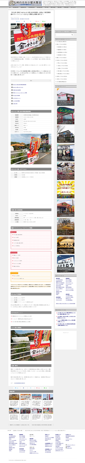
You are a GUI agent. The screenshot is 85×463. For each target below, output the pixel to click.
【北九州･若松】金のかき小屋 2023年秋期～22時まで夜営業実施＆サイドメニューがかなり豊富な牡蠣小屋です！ (65, 251)
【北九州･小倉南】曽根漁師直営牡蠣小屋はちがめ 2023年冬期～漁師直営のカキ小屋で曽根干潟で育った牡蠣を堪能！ (65, 158)
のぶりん (57, 290)
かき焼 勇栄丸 (57, 441)
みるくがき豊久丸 (59, 288)
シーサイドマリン (69, 438)
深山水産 (67, 440)
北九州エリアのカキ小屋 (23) (61, 60)
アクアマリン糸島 (33, 451)
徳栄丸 (10, 438)
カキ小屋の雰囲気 (16, 100)
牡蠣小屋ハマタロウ (48, 444)
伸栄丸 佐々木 (68, 298)
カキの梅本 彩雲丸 (69, 295)
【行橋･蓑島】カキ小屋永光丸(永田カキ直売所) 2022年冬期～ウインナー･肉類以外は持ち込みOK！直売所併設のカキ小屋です (66, 214)
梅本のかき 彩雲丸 (33, 440)
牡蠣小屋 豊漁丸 (69, 287)
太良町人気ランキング (59, 450)
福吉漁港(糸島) (39, 7)
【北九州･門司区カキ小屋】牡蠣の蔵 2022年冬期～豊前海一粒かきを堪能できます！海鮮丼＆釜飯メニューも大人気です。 (66, 177)
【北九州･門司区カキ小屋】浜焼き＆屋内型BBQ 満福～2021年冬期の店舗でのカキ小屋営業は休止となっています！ (48, 417)
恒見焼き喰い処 (48, 438)
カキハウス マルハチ (69, 288)
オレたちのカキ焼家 (59, 449)
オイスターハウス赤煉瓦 (49, 437)
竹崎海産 (57, 440)
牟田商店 (67, 437)
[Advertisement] (65, 19)
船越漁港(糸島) (23, 7)
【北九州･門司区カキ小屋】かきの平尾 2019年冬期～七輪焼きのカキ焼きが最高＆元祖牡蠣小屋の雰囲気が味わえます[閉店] (14, 417)
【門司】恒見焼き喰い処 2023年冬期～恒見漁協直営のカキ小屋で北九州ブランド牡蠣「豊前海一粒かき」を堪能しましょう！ (65, 140)
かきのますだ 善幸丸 (69, 297)
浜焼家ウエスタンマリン (34, 453)
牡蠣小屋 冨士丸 (59, 281)
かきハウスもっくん (69, 282)
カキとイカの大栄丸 (59, 284)
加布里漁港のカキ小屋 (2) (62, 52)
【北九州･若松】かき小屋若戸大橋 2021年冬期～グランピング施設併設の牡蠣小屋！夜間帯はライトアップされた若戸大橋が (36, 403)
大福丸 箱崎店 (57, 438)
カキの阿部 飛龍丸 (69, 300)
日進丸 (57, 294)
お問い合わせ (73, 7)
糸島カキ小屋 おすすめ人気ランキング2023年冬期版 (65, 303)
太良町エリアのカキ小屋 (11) (61, 76)
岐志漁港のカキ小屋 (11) (62, 46)
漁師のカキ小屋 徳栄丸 (60, 282)
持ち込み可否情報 (16, 95)
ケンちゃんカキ (68, 284)
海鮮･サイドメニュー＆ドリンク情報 (20, 92)
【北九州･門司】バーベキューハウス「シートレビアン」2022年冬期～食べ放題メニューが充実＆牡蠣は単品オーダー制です (65, 121)
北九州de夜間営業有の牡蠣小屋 (19, 383)
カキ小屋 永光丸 (48, 452)
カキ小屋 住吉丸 (59, 298)
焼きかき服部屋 (68, 279)
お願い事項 (15, 103)
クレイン (31, 450)
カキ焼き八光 (57, 437)
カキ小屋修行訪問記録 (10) (61, 81)
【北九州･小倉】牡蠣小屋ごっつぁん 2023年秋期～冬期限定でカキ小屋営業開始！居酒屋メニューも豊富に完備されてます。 (25, 403)
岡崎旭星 (10, 449)
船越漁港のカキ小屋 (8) (62, 49)
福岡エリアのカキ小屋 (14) (61, 57)
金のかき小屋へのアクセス (18, 87)
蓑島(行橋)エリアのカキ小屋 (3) (63, 73)
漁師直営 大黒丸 (59, 291)
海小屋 (46, 440)
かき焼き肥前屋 (58, 444)
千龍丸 (67, 285)
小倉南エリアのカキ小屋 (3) (63, 68)
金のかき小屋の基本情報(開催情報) (19, 84)
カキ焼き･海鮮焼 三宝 (59, 443)
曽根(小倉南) (53, 7)
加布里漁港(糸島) (31, 7)
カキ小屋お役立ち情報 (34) (61, 41)
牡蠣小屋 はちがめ (48, 446)
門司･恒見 (46, 7)
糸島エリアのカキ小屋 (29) (61, 44)
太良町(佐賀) (66, 7)
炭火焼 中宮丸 (58, 285)
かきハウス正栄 (68, 281)
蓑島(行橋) (59, 7)
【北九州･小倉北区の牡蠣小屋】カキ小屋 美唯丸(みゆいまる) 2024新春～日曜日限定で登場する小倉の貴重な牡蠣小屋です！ (14, 403)
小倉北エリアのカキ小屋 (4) (63, 65)
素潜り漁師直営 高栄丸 (60, 287)
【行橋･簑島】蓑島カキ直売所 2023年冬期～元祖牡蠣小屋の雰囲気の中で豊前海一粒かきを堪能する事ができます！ (36, 417)
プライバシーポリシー (71, 444)
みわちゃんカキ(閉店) (70, 290)
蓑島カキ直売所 (48, 450)
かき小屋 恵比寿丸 (59, 279)
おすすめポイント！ (17, 98)
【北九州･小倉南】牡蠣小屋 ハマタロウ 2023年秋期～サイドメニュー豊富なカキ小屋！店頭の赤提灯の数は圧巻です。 (65, 270)
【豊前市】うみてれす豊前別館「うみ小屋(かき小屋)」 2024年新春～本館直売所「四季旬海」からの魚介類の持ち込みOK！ (25, 417)
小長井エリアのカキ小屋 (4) (61, 79)
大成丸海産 (57, 446)
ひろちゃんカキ (59, 300)
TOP (10, 7)
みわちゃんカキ (22, 446)
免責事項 (68, 446)
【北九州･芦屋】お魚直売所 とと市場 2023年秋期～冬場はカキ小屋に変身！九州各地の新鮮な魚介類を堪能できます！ (48, 403)
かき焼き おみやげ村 (59, 447)
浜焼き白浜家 (32, 448)
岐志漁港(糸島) (15, 7)
